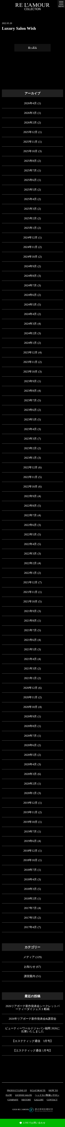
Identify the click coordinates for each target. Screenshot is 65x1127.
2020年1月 (30, 793)
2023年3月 (30, 438)
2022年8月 (30, 505)
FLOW (9, 1095)
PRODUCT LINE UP (17, 1090)
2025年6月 (30, 180)
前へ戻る (32, 47)
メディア (29, 957)
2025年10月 (30, 151)
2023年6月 (30, 409)
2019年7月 (30, 831)
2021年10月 (30, 601)
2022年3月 (30, 553)
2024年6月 (30, 294)
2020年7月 (30, 735)
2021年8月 (30, 620)
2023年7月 (30, 400)
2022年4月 (30, 544)
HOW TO (53, 1090)
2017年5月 (30, 917)
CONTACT (52, 1099)
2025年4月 (30, 199)
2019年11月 (30, 812)
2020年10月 (30, 706)
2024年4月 (30, 314)
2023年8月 (30, 390)
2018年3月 (30, 888)
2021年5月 (30, 649)
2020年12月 (30, 687)
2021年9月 (30, 611)
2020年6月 (30, 745)
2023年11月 (30, 361)
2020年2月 (30, 783)
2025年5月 (30, 189)
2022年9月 (30, 496)
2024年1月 (30, 342)
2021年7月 (30, 630)
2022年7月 (30, 515)
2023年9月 (30, 381)
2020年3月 (30, 774)
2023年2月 (30, 448)
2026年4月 (30, 103)
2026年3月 (30, 112)
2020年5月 (30, 754)
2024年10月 (30, 256)
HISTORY (26, 1099)
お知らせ (29, 966)
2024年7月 (30, 285)
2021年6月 (30, 639)
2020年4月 (30, 764)
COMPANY (12, 1099)
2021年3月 (30, 668)
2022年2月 (30, 563)
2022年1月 (30, 572)
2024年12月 (30, 237)
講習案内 (29, 976)
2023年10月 (30, 371)
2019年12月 (30, 802)
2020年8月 (30, 726)
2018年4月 (30, 879)
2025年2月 (30, 218)
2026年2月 (30, 122)
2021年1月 (30, 678)
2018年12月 (30, 850)
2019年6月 (30, 841)
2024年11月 (30, 247)
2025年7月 (30, 170)
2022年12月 (30, 467)
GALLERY (39, 1099)
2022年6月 (30, 525)
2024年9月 (30, 266)
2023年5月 (30, 419)
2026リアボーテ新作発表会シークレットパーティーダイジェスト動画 (32, 1007)
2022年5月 (30, 534)
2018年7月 (30, 869)
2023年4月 (30, 429)
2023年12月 (30, 352)
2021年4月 (30, 659)
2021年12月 (30, 582)
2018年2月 (30, 898)
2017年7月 (30, 908)
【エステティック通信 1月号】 (32, 1050)
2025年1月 (30, 227)
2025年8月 (30, 160)
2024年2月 (30, 333)
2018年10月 (30, 860)
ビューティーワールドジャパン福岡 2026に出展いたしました (32, 1030)
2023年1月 (30, 457)
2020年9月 (30, 716)
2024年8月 (30, 275)
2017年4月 (30, 927)
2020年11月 (30, 697)
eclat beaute (37, 1090)
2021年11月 (30, 592)
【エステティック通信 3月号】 (32, 1041)
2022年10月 (30, 486)
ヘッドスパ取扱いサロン (47, 1095)
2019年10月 (30, 821)
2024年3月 (30, 323)
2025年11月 (30, 141)
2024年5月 (30, 304)
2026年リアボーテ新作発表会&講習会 (32, 1018)
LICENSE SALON (23, 1095)
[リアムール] (32, 6)
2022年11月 (30, 477)
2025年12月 (30, 132)
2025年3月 (30, 208)
